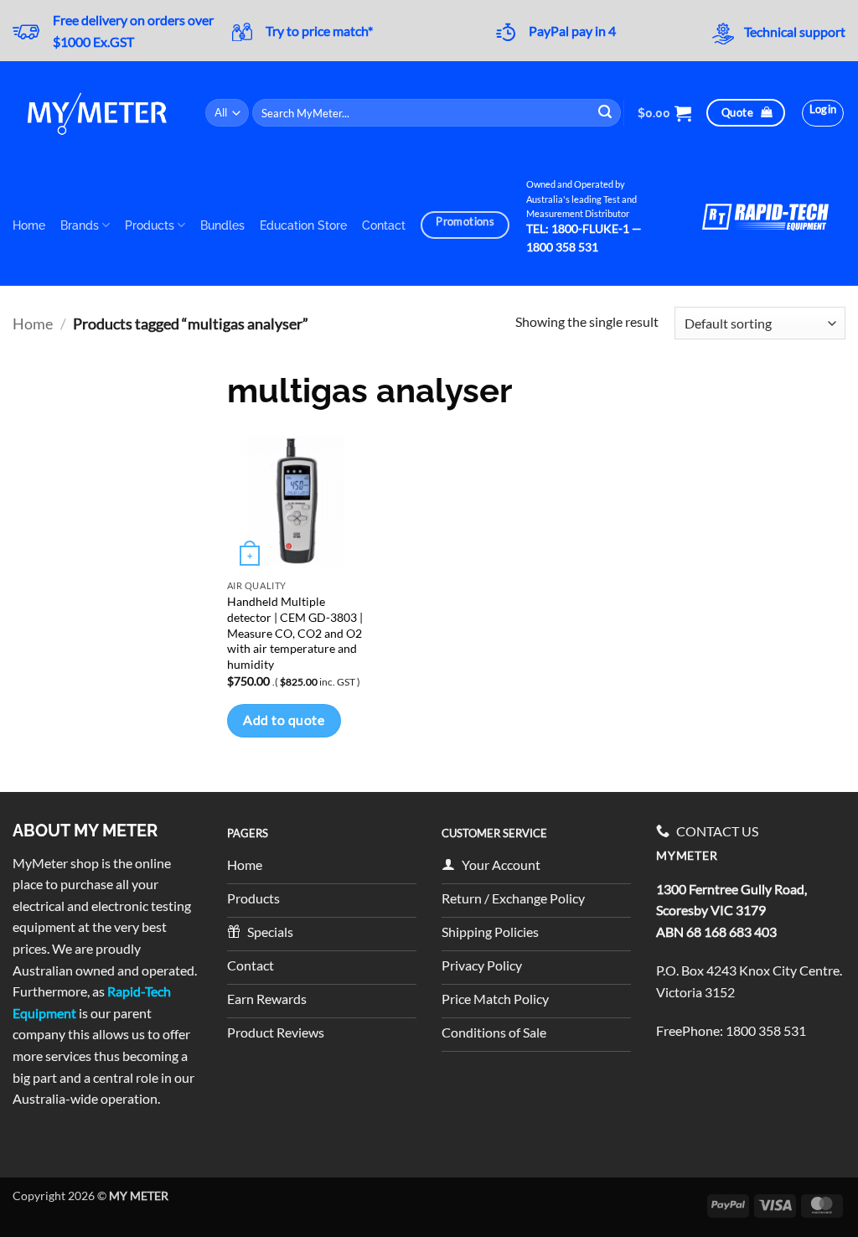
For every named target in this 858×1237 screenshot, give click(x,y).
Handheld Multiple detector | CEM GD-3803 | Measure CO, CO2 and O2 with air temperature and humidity (295, 632)
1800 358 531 (766, 1030)
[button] (664, 113)
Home (29, 225)
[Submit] (606, 113)
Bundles (222, 225)
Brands (79, 225)
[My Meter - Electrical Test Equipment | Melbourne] (96, 112)
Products (149, 225)
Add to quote (283, 719)
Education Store (303, 225)
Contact (384, 225)
